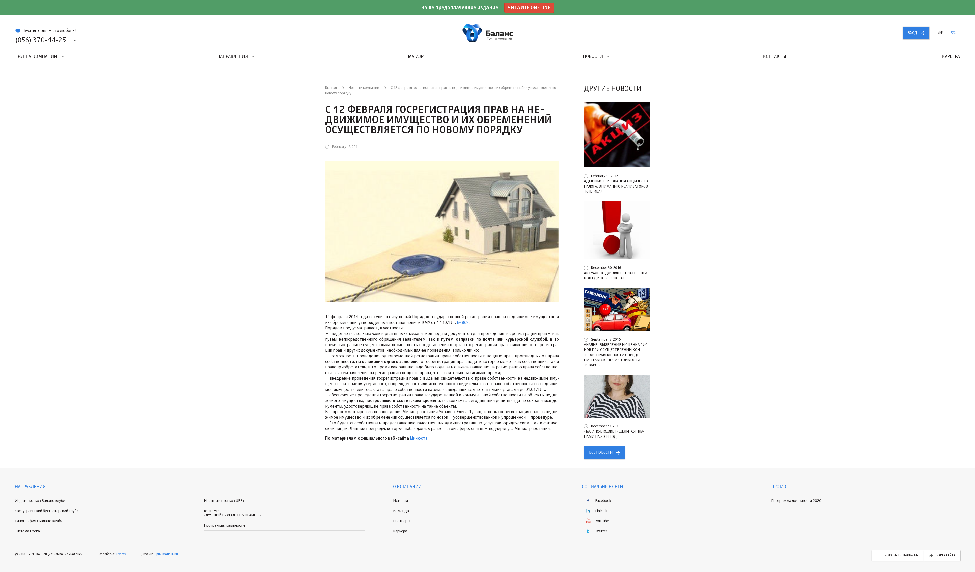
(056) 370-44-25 (40, 40)
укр (940, 33)
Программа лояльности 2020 (796, 501)
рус (953, 33)
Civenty (121, 554)
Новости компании (364, 88)
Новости (593, 56)
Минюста (419, 438)
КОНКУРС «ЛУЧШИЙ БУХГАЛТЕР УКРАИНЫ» (232, 513)
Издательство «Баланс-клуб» (40, 501)
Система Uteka (27, 531)
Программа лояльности (224, 525)
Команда (401, 511)
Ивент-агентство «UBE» (224, 501)
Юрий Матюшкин (166, 554)
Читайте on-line (529, 7)
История (400, 501)
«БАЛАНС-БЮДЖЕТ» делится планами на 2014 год (614, 434)
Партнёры (401, 521)
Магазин (417, 56)
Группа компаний (36, 56)
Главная (331, 88)
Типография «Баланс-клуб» (38, 521)
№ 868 (463, 323)
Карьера (951, 56)
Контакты (774, 56)
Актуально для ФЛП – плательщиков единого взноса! (616, 275)
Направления (232, 56)
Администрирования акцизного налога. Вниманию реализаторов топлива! (616, 186)
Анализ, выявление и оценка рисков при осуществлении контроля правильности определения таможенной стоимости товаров (616, 355)
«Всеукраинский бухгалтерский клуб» (46, 511)
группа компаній (487, 33)
